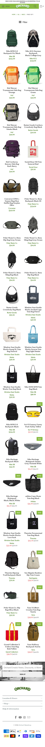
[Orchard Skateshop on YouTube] (20, 717)
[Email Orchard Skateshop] (29, 717)
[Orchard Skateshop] (22, 6)
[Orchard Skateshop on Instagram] (24, 717)
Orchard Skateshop (25, 725)
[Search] (36, 6)
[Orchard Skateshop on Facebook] (16, 717)
